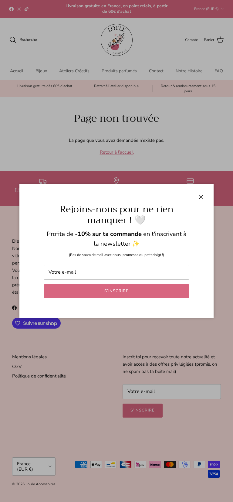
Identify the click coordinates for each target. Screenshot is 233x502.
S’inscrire (116, 291)
